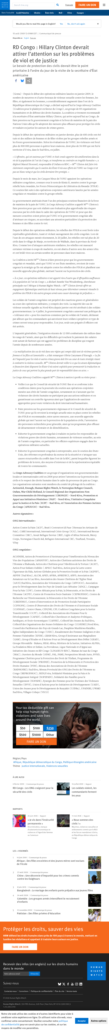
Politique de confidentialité (42, 991)
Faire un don (87, 5)
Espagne (80, 12)
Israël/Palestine (22, 12)
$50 (22, 728)
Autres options (98, 1020)
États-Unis (49, 12)
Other (50, 734)
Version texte (71, 991)
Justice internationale (33, 765)
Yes (61, 23)
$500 (22, 734)
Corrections (23, 991)
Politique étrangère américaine (80, 762)
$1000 (36, 734)
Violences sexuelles (57, 765)
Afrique (17, 762)
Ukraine (37, 12)
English (26, 38)
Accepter (82, 1020)
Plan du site (59, 991)
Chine (69, 12)
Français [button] (69, 4)
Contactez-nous (10, 991)
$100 (36, 728)
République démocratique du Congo (42, 762)
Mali (60, 12)
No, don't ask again (76, 23)
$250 (50, 728)
